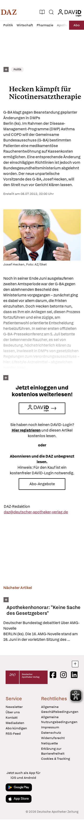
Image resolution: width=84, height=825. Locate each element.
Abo (77, 25)
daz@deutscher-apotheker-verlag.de (36, 512)
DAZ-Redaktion (17, 506)
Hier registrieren (26, 430)
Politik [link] (17, 69)
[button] (9, 12)
